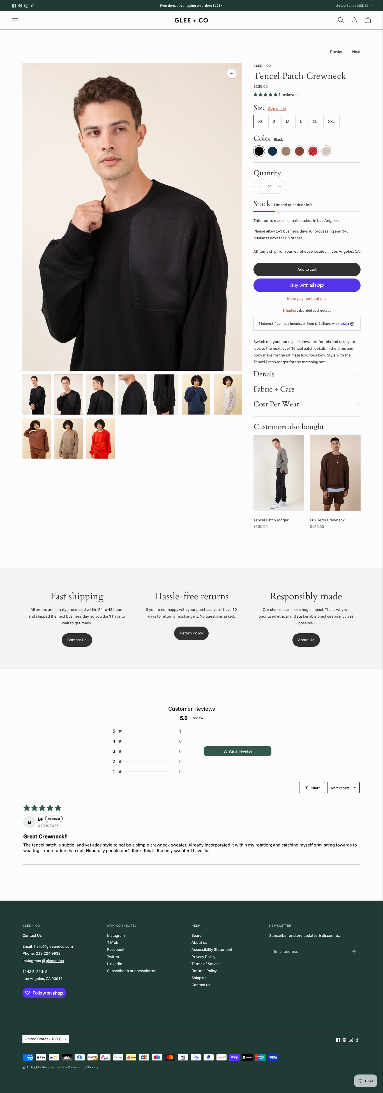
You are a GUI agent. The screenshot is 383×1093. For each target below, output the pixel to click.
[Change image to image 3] (100, 394)
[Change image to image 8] (36, 438)
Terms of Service (206, 963)
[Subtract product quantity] (260, 186)
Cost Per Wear (276, 404)
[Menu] (15, 20)
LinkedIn (114, 963)
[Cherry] (313, 151)
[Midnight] (272, 151)
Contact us (201, 984)
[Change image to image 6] (196, 394)
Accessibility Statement (212, 949)
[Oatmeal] (326, 151)
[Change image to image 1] (36, 394)
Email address (285, 945)
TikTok (112, 942)
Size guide (277, 108)
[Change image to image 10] (100, 438)
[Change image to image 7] (228, 394)
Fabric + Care (274, 389)
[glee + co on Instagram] (26, 6)
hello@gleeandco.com (53, 946)
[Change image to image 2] (68, 394)
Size (259, 107)
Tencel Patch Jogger (271, 520)
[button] (265, 94)
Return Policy (191, 633)
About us (199, 942)
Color (262, 138)
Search (198, 935)
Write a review (237, 751)
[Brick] (299, 151)
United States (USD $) (352, 5)
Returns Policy (204, 970)
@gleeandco (53, 960)
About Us (306, 639)
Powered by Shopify (83, 1067)
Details (263, 374)
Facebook (115, 949)
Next (356, 51)
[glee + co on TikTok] (32, 6)
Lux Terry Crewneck (327, 520)
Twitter (113, 956)
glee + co (262, 66)
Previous (337, 51)
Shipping (289, 310)
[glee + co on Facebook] (14, 6)
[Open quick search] (341, 20)
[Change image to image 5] (164, 394)
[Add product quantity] (280, 186)
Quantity (267, 173)
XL (315, 121)
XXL (331, 121)
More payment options (307, 298)
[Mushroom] (286, 151)
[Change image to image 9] (68, 438)
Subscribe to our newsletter (131, 970)
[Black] (259, 151)
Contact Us (77, 639)
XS (260, 121)
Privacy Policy (203, 956)
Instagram (116, 935)
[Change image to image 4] (132, 394)
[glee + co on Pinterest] (20, 6)
